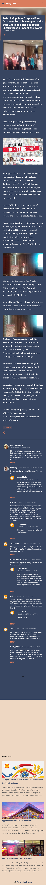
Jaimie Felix (15, 543)
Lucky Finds (11, 4)
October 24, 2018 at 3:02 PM (25, 629)
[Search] (43, 3)
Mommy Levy (16, 467)
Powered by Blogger (24, 882)
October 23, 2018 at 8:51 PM (26, 502)
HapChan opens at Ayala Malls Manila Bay (17, 858)
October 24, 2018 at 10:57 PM (28, 614)
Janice (12, 629)
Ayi (11, 596)
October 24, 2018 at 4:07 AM (30, 543)
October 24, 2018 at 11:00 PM (28, 571)
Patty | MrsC (15, 647)
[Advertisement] (23, 725)
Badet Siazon (15, 559)
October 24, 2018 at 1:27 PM (23, 596)
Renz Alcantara (16, 445)
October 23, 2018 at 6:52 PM (32, 468)
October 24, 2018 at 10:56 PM (28, 479)
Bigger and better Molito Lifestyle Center (17, 821)
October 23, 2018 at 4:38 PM (20, 447)
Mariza (13, 502)
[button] (4, 35)
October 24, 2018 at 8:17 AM (31, 559)
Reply (12, 463)
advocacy (7, 427)
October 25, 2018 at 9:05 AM (31, 647)
